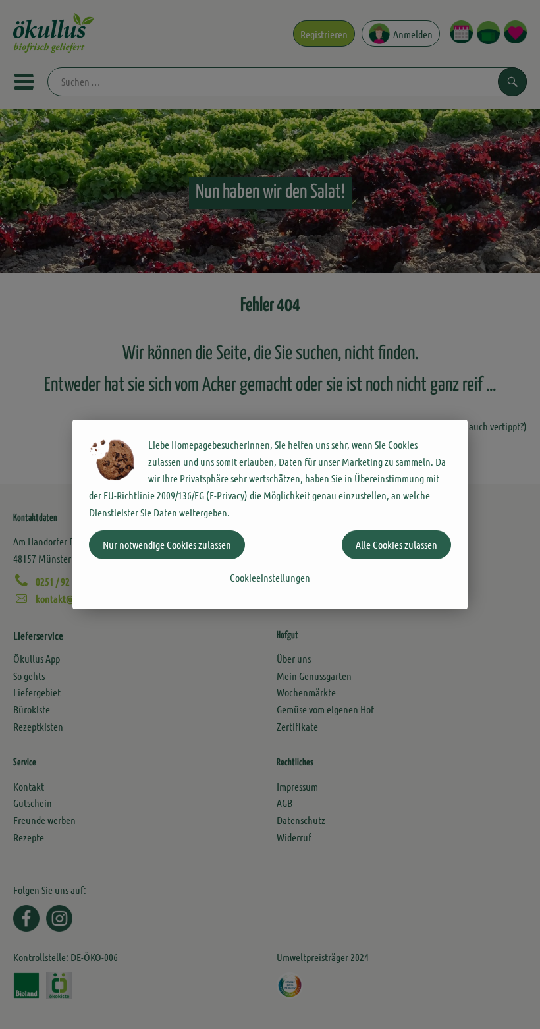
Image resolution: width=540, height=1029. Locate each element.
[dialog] (270, 514)
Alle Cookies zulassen (396, 544)
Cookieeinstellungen (270, 577)
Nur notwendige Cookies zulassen (167, 544)
